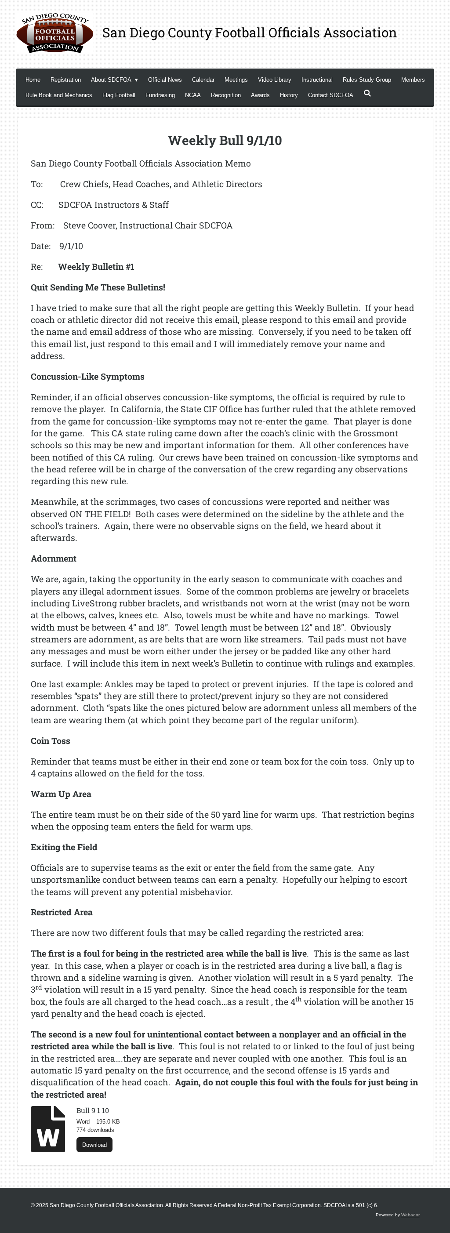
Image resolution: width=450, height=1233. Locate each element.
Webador (410, 1214)
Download (94, 1145)
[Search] (367, 93)
